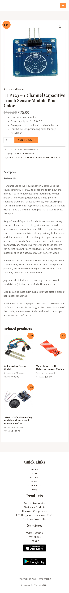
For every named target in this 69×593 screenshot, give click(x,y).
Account (34, 477)
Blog (34, 489)
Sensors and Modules (15, 89)
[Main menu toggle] (63, 5)
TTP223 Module (53, 157)
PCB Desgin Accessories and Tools (34, 515)
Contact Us (35, 485)
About (34, 481)
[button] (60, 27)
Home (34, 469)
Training (34, 540)
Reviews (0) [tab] (10, 178)
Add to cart (26, 140)
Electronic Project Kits (34, 519)
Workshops (35, 536)
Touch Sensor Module (34, 157)
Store (35, 473)
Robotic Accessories (34, 503)
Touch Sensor (16, 157)
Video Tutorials (34, 532)
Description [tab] (10, 172)
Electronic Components (34, 511)
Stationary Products (34, 507)
